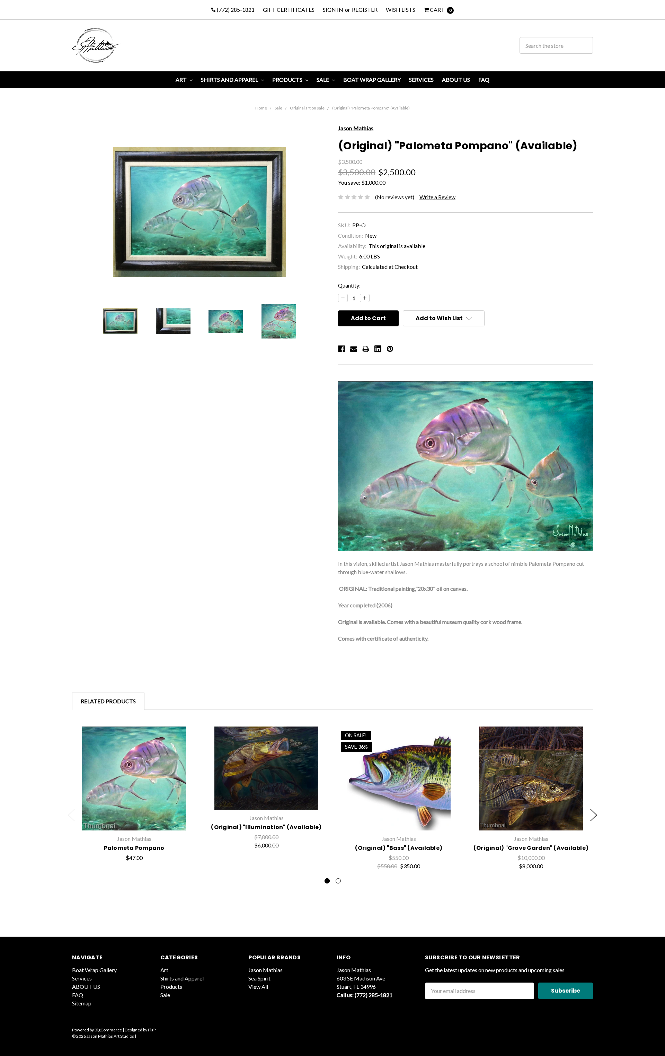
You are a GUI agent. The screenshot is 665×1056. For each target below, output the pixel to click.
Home (261, 108)
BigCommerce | (109, 1029)
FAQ (483, 79)
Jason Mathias (265, 970)
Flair (152, 1029)
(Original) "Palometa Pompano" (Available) (371, 108)
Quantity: (349, 285)
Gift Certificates (288, 9)
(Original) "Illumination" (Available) (266, 827)
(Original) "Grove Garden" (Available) (530, 848)
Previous (71, 815)
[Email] (353, 348)
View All (258, 986)
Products (287, 79)
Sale (323, 79)
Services (421, 79)
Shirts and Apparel (230, 79)
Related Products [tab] (108, 701)
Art (182, 79)
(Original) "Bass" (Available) (398, 848)
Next (594, 815)
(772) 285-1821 (235, 9)
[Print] (365, 348)
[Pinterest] (390, 348)
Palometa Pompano (134, 848)
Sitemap (81, 1003)
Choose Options (134, 815)
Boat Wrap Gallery (372, 79)
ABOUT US (456, 79)
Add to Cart (266, 797)
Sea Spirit (259, 978)
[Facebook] (341, 348)
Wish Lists (400, 9)
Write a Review (437, 197)
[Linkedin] (377, 348)
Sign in (333, 9)
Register (365, 9)
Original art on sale (307, 108)
